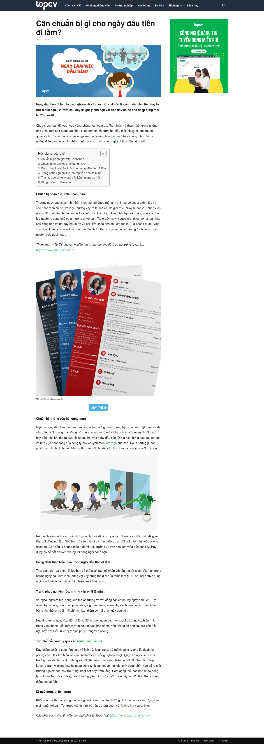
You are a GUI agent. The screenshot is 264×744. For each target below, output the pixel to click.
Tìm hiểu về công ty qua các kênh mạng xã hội (70, 177)
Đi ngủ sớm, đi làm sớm (56, 182)
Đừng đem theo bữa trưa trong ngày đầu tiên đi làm (73, 168)
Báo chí (195, 740)
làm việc (111, 442)
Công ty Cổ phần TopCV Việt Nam (69, 740)
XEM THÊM (98, 408)
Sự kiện (159, 5)
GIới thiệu (183, 740)
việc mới (116, 136)
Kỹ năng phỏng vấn (98, 5)
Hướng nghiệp (124, 5)
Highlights (175, 5)
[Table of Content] (103, 153)
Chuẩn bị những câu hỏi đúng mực (63, 163)
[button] (223, 5)
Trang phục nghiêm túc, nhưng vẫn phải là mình (71, 173)
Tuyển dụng (208, 740)
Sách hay (192, 5)
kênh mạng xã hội (89, 641)
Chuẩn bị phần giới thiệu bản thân (62, 159)
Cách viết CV (73, 5)
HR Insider (222, 740)
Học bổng (144, 5)
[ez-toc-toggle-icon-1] (102, 154)
